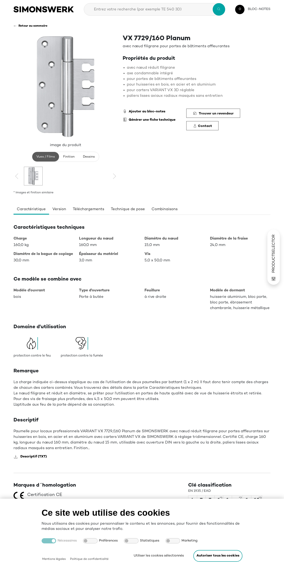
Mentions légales (54, 559)
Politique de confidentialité (89, 559)
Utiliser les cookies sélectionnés (159, 556)
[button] (217, 556)
